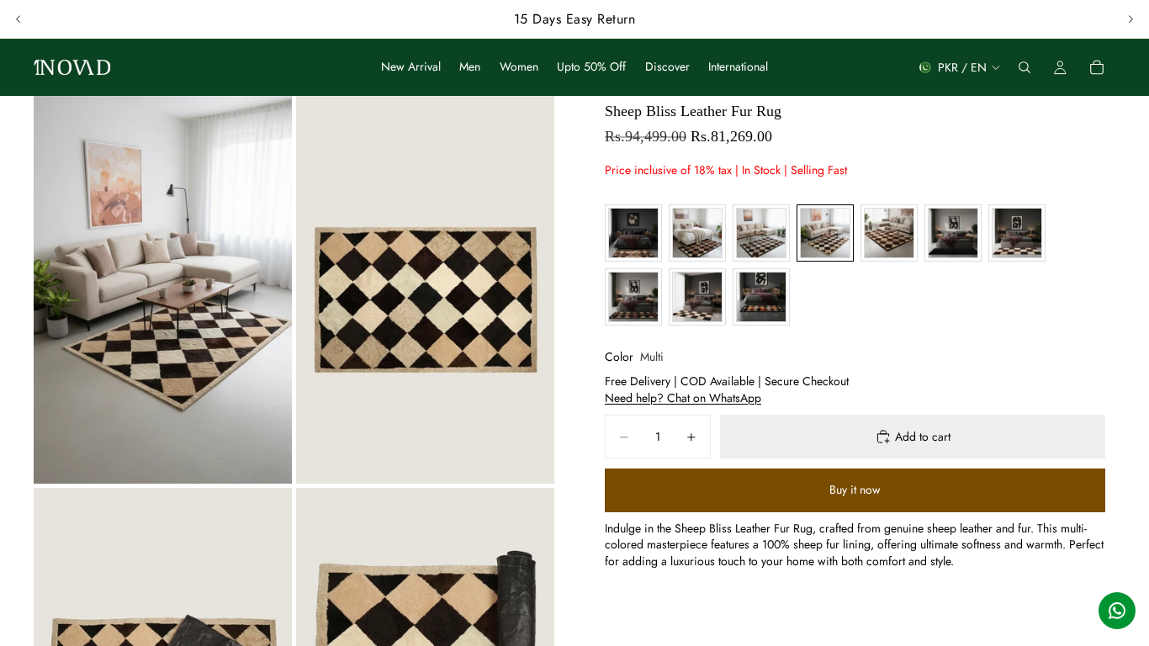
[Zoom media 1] (163, 290)
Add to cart (922, 436)
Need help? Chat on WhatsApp (683, 397)
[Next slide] (1130, 19)
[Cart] (1096, 67)
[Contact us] (1117, 610)
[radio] (633, 233)
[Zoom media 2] (425, 290)
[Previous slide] (18, 19)
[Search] (1024, 67)
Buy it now (855, 489)
